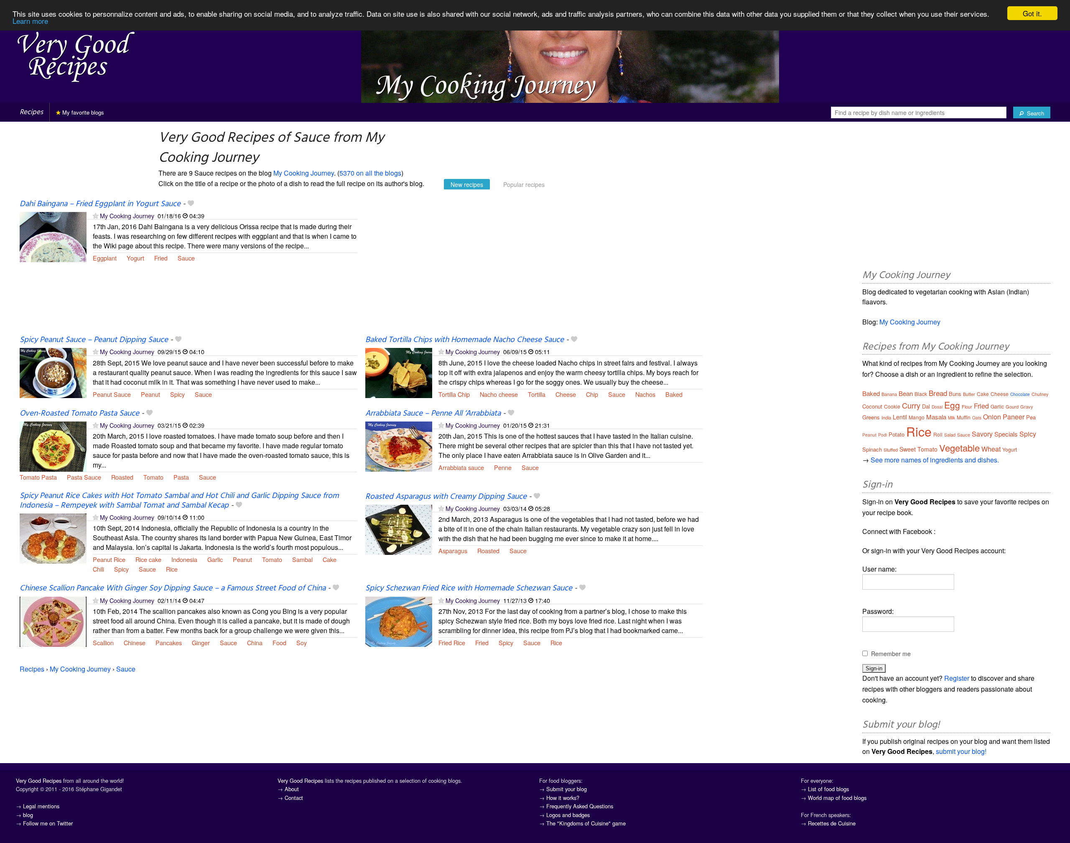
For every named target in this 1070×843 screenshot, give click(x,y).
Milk (951, 418)
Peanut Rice (109, 559)
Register (956, 678)
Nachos (645, 394)
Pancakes (168, 642)
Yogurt (135, 257)
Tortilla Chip (454, 394)
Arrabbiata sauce (461, 467)
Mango (917, 417)
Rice (172, 569)
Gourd (1012, 406)
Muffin (964, 417)
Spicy (177, 394)
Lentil (900, 417)
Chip (592, 394)
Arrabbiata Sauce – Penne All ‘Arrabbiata (433, 413)
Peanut (150, 394)
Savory (982, 434)
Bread (938, 393)
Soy (301, 642)
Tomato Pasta (38, 477)
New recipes (467, 184)
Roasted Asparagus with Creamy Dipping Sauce (446, 496)
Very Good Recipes (38, 780)
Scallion (103, 642)
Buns (955, 394)
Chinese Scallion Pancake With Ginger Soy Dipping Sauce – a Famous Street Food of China (173, 588)
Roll (938, 434)
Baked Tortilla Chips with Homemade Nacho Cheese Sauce (464, 340)
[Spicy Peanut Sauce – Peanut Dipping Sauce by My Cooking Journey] (53, 372)
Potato (896, 434)
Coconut (872, 406)
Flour (967, 406)
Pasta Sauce (84, 477)
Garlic (215, 559)
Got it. (1032, 13)
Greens (871, 417)
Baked (674, 394)
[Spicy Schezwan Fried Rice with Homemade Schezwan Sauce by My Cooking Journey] (398, 621)
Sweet (907, 449)
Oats (976, 418)
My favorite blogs (82, 112)
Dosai (937, 407)
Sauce (186, 257)
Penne (503, 467)
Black (921, 393)
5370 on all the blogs (370, 173)
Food (279, 642)
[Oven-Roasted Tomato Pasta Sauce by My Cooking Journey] (53, 445)
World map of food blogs (837, 798)
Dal (926, 406)
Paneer (1013, 417)
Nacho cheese (499, 394)
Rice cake (148, 559)
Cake (329, 559)
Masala (936, 416)
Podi (882, 435)
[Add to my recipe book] (191, 204)
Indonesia (184, 559)
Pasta (181, 477)
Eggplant (105, 257)
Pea (1031, 417)
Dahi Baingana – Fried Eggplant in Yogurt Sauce (100, 204)
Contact (294, 798)
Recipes (31, 112)
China (254, 642)
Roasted (122, 477)
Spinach (872, 449)
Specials (1006, 433)
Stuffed (891, 449)
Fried (161, 257)
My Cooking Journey (303, 173)
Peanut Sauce (112, 394)
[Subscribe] (95, 215)
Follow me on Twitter (48, 823)
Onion (992, 417)
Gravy (1026, 406)
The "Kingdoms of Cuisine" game (586, 823)
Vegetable (959, 447)
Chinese (134, 642)
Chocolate (1020, 394)
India (886, 417)
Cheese (565, 394)
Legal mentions (41, 806)
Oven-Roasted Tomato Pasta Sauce (79, 413)
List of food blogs (828, 789)
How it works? (562, 798)
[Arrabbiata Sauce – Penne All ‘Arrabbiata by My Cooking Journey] (398, 445)
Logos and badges (568, 815)
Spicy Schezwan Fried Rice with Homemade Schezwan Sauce (468, 588)
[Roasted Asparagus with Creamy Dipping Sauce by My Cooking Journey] (398, 529)
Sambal (302, 559)
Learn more (30, 20)
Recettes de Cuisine (832, 823)
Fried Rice (451, 642)
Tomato (153, 477)
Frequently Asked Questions (579, 806)
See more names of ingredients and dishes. (935, 460)
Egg (952, 405)
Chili (98, 569)
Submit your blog (566, 789)
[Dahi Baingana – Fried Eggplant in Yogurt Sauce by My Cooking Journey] (53, 236)
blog (28, 815)
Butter (969, 394)
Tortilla (536, 394)
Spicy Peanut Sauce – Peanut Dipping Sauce (94, 340)
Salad (949, 434)
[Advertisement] (534, 266)
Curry (911, 405)
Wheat (991, 449)
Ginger (201, 642)
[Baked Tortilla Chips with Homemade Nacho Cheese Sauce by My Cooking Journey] (398, 372)
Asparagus (452, 550)
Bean (906, 393)
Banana (889, 394)
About (292, 789)
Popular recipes (524, 184)
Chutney (1040, 394)
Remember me (891, 653)
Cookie (892, 406)
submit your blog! (961, 751)
